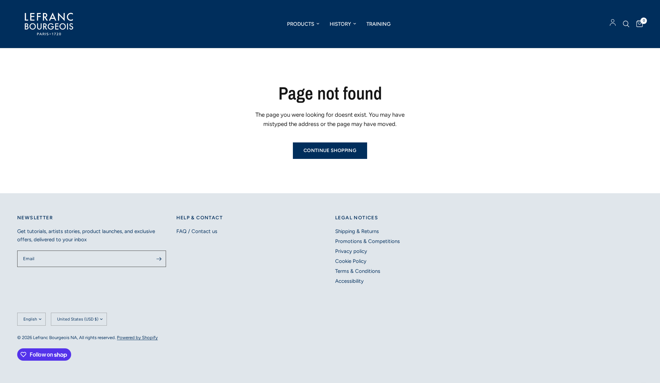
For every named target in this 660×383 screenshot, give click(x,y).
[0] (638, 24)
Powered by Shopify (137, 337)
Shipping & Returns (357, 231)
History (340, 24)
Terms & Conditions (357, 271)
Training (378, 24)
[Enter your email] (159, 259)
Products (300, 24)
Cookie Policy (350, 261)
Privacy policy (351, 251)
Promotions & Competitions (367, 241)
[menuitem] (303, 24)
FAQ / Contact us (196, 231)
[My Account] (612, 24)
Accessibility (349, 281)
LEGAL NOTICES (356, 218)
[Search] (626, 24)
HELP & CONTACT (199, 218)
